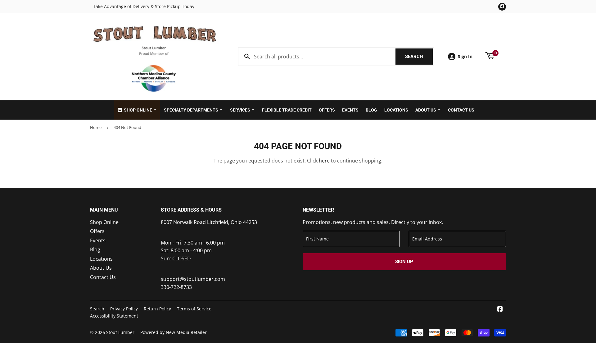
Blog (371, 109)
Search (419, 56)
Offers (327, 109)
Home (96, 127)
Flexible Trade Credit (287, 109)
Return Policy (157, 309)
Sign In (465, 56)
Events (350, 109)
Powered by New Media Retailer (173, 332)
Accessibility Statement (114, 316)
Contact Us (461, 109)
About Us (426, 109)
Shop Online (138, 109)
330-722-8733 (176, 287)
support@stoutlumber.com (193, 279)
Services (240, 109)
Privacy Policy (124, 309)
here (324, 160)
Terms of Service (194, 309)
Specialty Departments (191, 109)
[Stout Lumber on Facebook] (500, 309)
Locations (396, 109)
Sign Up (404, 261)
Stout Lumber (120, 332)
